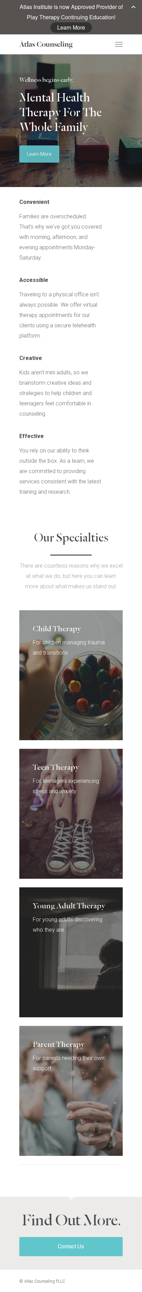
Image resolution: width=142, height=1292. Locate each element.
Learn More (71, 27)
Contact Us (71, 1246)
